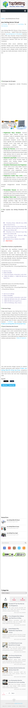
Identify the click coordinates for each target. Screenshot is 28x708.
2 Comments (9, 521)
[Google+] (9, 548)
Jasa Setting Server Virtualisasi (14, 34)
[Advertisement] (14, 67)
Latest (5, 600)
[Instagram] (14, 548)
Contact (9, 706)
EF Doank (5, 24)
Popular (14, 600)
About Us (4, 706)
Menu (3, 11)
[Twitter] (19, 548)
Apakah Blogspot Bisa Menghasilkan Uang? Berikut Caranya (15, 630)
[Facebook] (4, 548)
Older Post (4, 385)
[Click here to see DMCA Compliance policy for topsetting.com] (20, 556)
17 (9, 693)
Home (2, 18)
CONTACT (10, 322)
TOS (17, 706)
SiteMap (14, 706)
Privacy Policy (22, 706)
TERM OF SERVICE (21, 338)
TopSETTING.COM (18, 703)
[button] (3, 522)
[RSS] (24, 548)
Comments (22, 600)
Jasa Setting (21, 24)
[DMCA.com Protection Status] (8, 556)
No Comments (4, 26)
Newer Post (11, 385)
